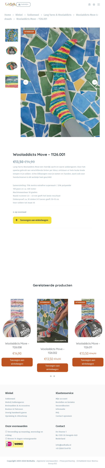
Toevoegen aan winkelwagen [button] (17, 362)
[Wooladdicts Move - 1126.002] (52, 321)
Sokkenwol (33, 14)
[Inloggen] (94, 5)
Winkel (19, 14)
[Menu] (98, 4)
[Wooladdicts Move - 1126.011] (87, 318)
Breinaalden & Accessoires (17, 405)
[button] (50, 376)
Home (7, 14)
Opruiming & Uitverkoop (16, 416)
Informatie (60, 409)
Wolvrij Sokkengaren (14, 402)
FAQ (57, 412)
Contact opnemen (64, 416)
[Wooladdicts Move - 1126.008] (17, 318)
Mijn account (61, 399)
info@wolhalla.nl (63, 445)
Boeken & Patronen (14, 409)
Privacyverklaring (67, 461)
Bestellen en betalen (65, 402)
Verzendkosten (62, 405)
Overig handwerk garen (16, 412)
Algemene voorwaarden (47, 461)
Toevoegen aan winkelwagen (34, 220)
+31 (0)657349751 (63, 448)
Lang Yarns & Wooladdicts (57, 14)
